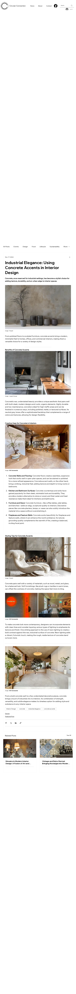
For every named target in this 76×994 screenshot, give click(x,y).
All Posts (6, 247)
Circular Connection (17, 6)
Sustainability (55, 247)
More (65, 247)
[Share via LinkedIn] (16, 723)
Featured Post (9, 716)
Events (16, 247)
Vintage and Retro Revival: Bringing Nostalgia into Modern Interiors (55, 762)
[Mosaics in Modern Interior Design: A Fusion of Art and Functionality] (19, 748)
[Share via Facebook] (6, 723)
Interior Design (11, 709)
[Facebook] (55, 6)
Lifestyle (43, 247)
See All (69, 735)
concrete (22, 709)
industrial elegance (34, 709)
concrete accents (49, 709)
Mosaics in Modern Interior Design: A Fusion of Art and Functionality (17, 762)
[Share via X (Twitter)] (11, 723)
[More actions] (70, 257)
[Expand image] (21, 605)
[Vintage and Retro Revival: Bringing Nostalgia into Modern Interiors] (56, 748)
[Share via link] (20, 723)
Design (25, 247)
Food (34, 247)
